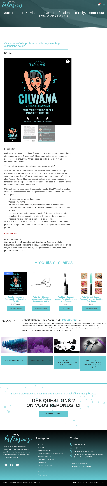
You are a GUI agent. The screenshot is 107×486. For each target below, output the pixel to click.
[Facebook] (5, 465)
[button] (104, 4)
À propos (41, 447)
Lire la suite (66, 308)
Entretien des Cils (44, 456)
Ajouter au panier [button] (16, 308)
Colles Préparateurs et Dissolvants (30, 242)
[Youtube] (17, 465)
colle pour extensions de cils (20, 248)
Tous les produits (54, 242)
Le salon (41, 469)
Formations (42, 463)
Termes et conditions (79, 463)
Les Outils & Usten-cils (46, 459)
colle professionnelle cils (45, 248)
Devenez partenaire (45, 466)
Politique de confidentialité (81, 466)
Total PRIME (31, 208)
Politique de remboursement (82, 470)
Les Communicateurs (96, 483)
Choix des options (91, 308)
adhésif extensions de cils (25, 245)
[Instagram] (11, 465)
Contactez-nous (43, 472)
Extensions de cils (44, 450)
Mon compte (42, 475)
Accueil (40, 444)
